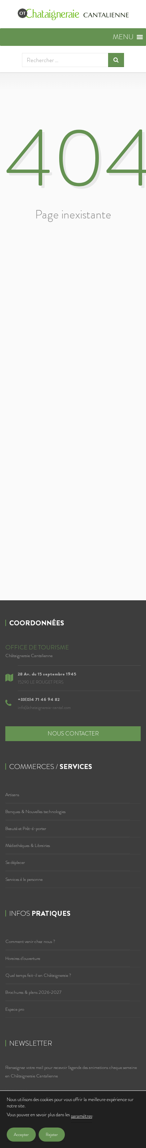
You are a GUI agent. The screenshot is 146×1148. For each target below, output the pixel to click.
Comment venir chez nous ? (30, 941)
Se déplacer (15, 862)
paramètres (81, 1115)
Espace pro (14, 1009)
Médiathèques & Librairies (27, 845)
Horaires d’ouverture (22, 958)
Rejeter (52, 1134)
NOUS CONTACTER (73, 733)
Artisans (12, 794)
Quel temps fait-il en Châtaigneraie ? (38, 975)
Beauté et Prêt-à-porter (25, 828)
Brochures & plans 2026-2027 (33, 992)
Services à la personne (24, 879)
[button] (123, 37)
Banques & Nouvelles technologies (35, 811)
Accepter (21, 1134)
